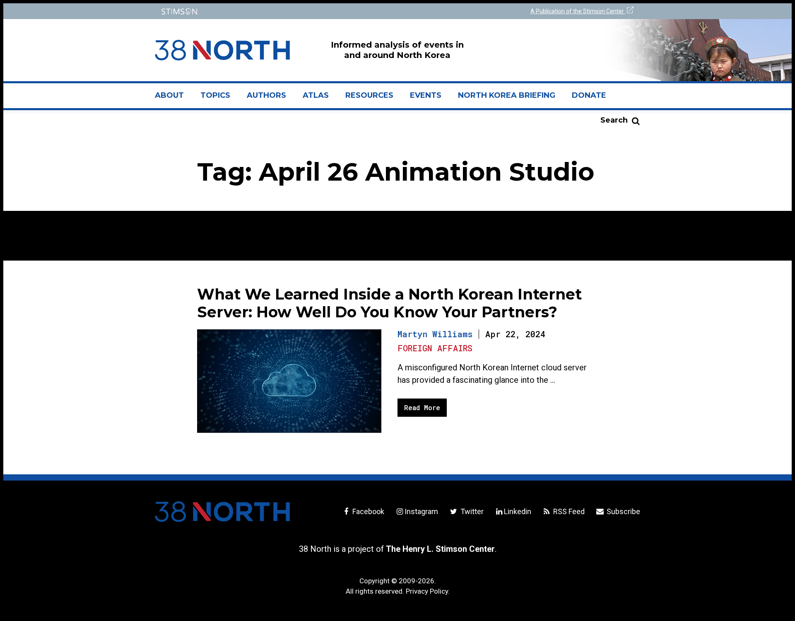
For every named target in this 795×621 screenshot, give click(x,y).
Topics (215, 95)
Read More (422, 407)
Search (614, 120)
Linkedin (517, 511)
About (173, 98)
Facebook (367, 511)
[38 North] (222, 511)
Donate (589, 95)
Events (425, 95)
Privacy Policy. (428, 591)
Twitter (471, 511)
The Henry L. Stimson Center (440, 549)
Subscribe (622, 511)
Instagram (421, 511)
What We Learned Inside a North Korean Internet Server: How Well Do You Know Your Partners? (389, 303)
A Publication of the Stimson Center (577, 11)
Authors (266, 95)
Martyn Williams (435, 334)
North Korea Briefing (506, 95)
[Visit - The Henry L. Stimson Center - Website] (274, 11)
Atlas (316, 95)
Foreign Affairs (435, 348)
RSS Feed (568, 511)
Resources (369, 95)
